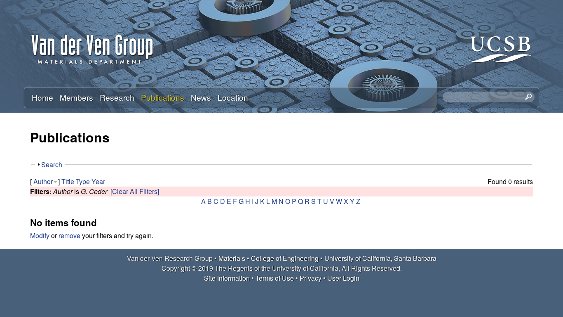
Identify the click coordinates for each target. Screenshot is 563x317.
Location (233, 97)
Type (83, 181)
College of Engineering (285, 258)
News (201, 97)
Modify (39, 235)
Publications (162, 97)
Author (43, 181)
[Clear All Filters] (134, 191)
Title (67, 181)
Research (117, 97)
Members (76, 97)
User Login (343, 278)
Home (42, 97)
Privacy (310, 278)
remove (69, 235)
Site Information (227, 278)
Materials (231, 258)
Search (51, 164)
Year (98, 181)
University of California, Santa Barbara (380, 258)
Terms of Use (275, 278)
